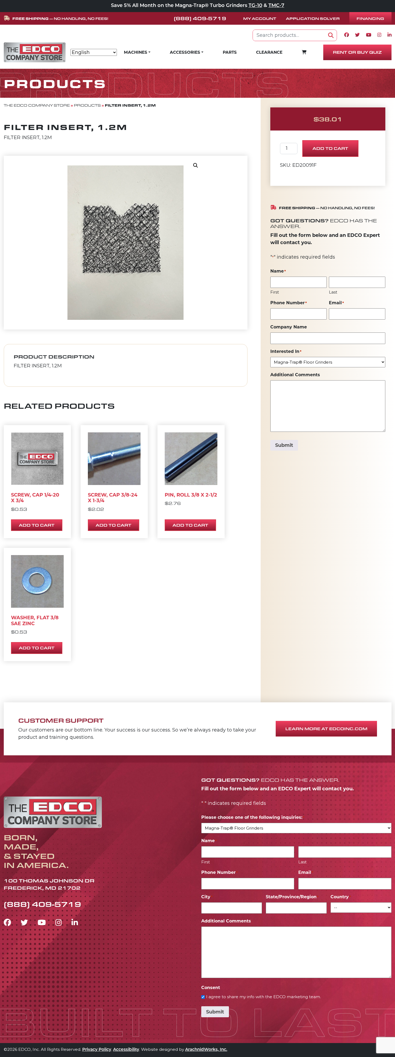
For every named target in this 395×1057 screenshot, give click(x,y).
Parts (230, 52)
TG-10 (255, 5)
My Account (259, 18)
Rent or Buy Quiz (357, 52)
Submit (284, 445)
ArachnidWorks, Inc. (206, 1050)
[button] (195, 165)
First (274, 292)
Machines (135, 52)
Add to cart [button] (37, 525)
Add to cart (330, 148)
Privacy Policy (96, 1050)
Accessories (185, 52)
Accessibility (126, 1050)
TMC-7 (276, 5)
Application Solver (313, 18)
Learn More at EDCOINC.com (326, 728)
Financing (370, 18)
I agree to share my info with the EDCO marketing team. (263, 996)
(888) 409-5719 (200, 18)
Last (333, 292)
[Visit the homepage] (53, 811)
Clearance (269, 52)
